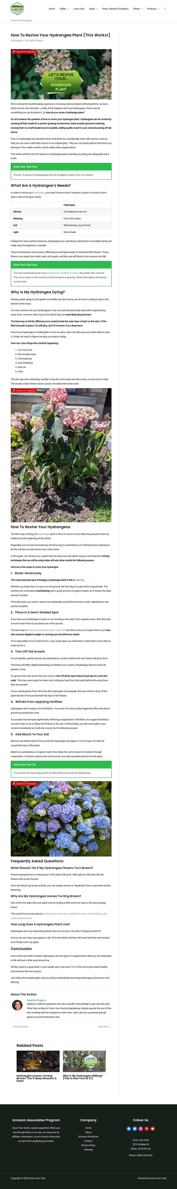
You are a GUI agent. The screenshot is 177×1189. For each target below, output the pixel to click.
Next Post (104, 1026)
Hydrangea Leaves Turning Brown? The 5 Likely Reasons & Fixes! (37, 1078)
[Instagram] (141, 1128)
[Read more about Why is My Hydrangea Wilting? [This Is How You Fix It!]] (84, 1061)
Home (14, 20)
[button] (67, 8)
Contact (88, 1141)
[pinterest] (146, 1128)
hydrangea (39, 192)
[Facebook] (129, 1128)
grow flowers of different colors (62, 273)
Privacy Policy (88, 1145)
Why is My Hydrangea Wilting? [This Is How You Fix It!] (83, 1077)
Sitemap (88, 1149)
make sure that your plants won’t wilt (46, 630)
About (88, 1132)
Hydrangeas (25, 20)
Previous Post (19, 1026)
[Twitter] (135, 1128)
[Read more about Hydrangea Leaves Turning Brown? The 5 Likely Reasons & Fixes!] (38, 1061)
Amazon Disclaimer (88, 1136)
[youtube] (152, 1128)
